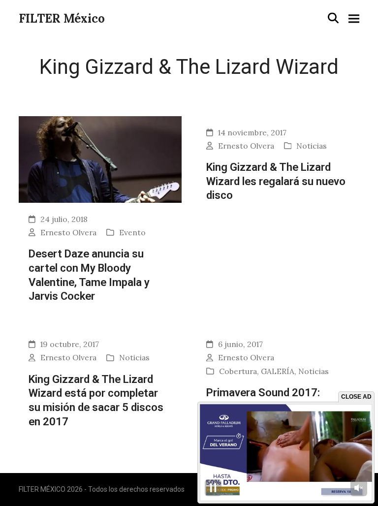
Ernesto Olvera (68, 232)
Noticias (311, 146)
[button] (333, 18)
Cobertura (238, 371)
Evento (132, 232)
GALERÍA (277, 371)
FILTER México (62, 18)
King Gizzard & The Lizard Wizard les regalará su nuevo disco (276, 180)
